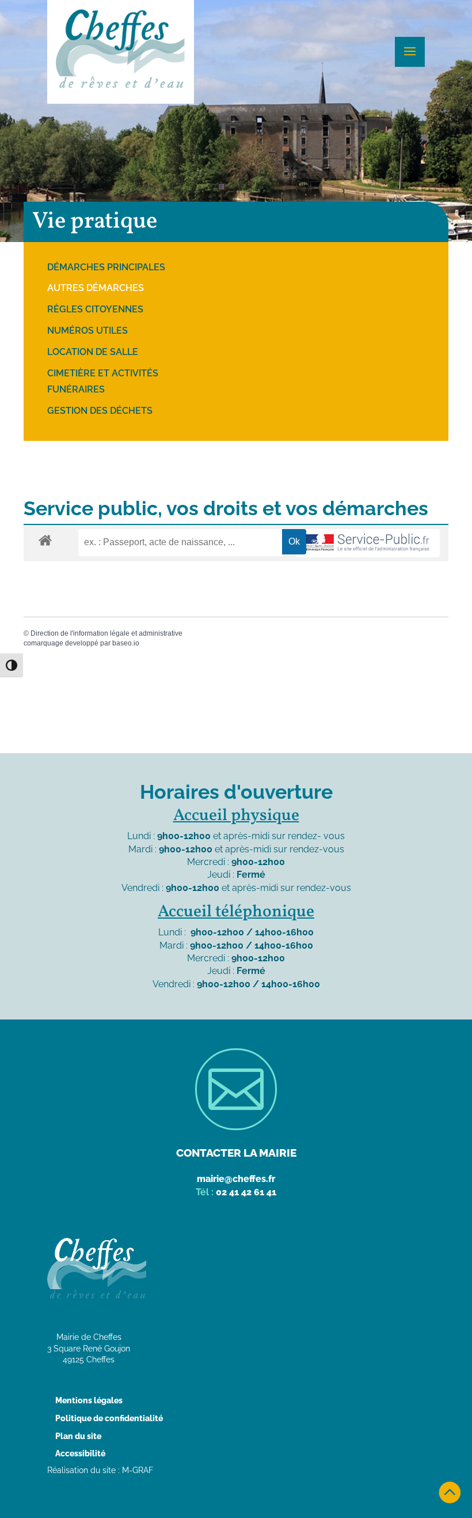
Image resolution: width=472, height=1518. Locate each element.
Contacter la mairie (236, 1152)
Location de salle (92, 351)
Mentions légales (89, 1400)
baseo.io (125, 643)
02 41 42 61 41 (246, 1192)
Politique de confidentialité (109, 1418)
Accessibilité (80, 1453)
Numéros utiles (87, 330)
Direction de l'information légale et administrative (106, 633)
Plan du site (78, 1436)
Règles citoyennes (95, 309)
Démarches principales (106, 267)
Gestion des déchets (100, 410)
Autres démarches (95, 287)
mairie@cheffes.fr (236, 1178)
